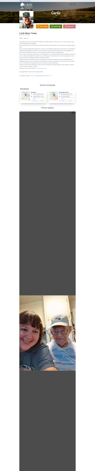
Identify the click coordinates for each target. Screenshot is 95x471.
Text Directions (34, 100)
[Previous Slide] (21, 333)
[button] (25, 95)
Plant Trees (42, 100)
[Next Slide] (73, 333)
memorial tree (32, 75)
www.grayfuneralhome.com (41, 68)
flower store (49, 75)
